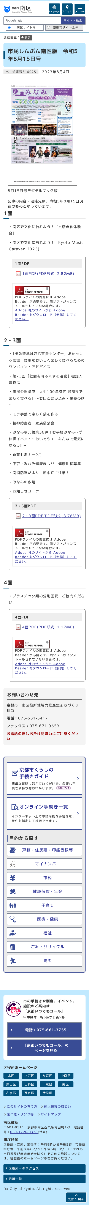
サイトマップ (51, 1114)
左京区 (48, 1075)
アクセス (67, 11)
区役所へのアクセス (24, 1168)
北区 (11, 1075)
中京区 (66, 1075)
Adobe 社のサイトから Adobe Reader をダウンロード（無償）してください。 (46, 315)
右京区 (11, 1093)
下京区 (48, 1084)
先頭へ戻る (76, 1199)
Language (54, 11)
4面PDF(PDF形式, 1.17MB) (48, 627)
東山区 (11, 1084)
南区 (65, 1084)
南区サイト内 (26, 27)
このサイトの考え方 (22, 1106)
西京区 (29, 1093)
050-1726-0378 (24, 1132)
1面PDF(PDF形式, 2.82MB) (48, 273)
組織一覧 (15, 1178)
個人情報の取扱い (57, 1106)
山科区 (29, 1084)
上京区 (29, 1075)
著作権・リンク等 (20, 1114)
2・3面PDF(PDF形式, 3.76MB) (51, 516)
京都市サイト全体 (65, 27)
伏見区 (48, 1093)
